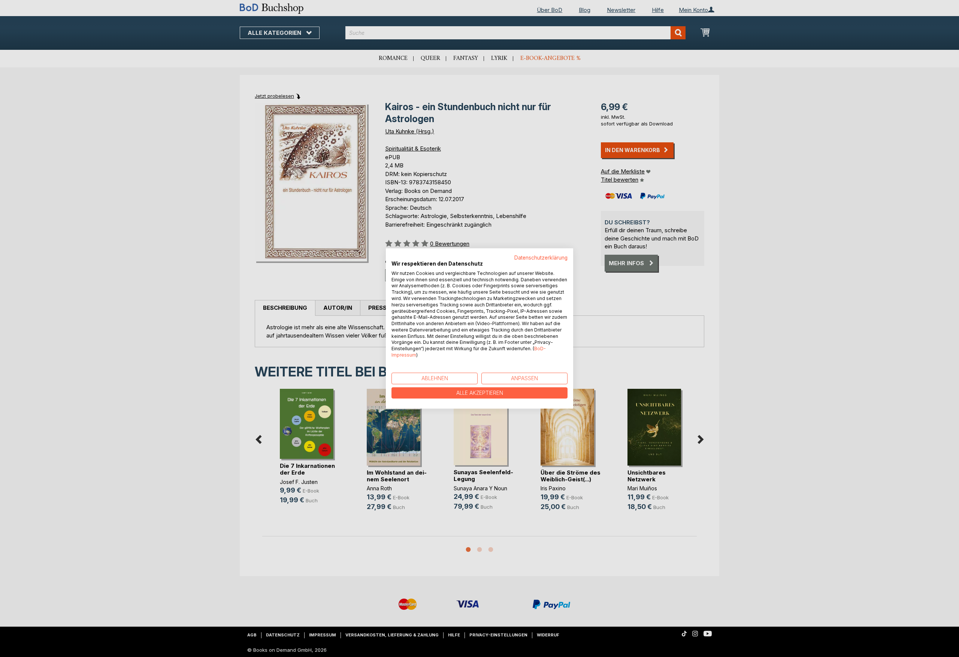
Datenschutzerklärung (541, 258)
